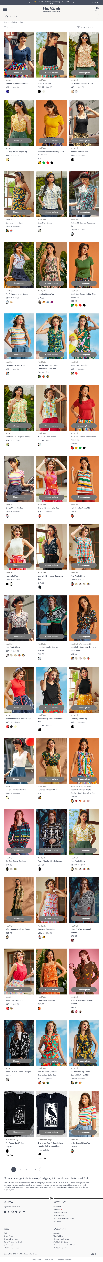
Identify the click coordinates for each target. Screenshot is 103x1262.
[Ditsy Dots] (80, 584)
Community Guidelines (64, 1259)
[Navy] (7, 91)
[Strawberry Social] (72, 234)
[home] (50, 9)
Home (5, 22)
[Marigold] (39, 162)
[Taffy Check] (11, 230)
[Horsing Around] (84, 801)
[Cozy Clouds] (11, 869)
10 (36, 1169)
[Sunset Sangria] (80, 801)
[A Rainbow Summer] (72, 801)
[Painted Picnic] (39, 444)
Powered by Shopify (31, 1254)
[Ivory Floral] (84, 584)
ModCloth (20, 1254)
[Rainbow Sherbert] (7, 516)
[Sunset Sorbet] (39, 516)
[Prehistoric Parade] (72, 1011)
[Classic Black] (39, 91)
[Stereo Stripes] (72, 516)
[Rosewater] (88, 801)
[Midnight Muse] (11, 726)
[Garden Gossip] (7, 444)
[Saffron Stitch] (39, 1008)
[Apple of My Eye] (7, 869)
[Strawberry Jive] (76, 91)
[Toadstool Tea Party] (72, 91)
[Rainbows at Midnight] (88, 584)
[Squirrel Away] (80, 1011)
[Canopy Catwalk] (7, 937)
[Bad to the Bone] (7, 1079)
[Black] (51, 162)
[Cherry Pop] (76, 373)
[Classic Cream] (43, 91)
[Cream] (15, 726)
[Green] (43, 162)
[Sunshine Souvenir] (7, 159)
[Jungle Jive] (39, 302)
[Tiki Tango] (39, 797)
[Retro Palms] (72, 373)
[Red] (47, 162)
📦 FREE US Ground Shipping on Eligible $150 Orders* (51, 2)
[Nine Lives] (39, 658)
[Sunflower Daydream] (7, 230)
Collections (14, 22)
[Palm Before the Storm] (47, 376)
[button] (96, 9)
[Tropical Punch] (43, 376)
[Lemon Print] (43, 302)
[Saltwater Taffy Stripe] (7, 373)
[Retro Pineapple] (76, 584)
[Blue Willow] (39, 230)
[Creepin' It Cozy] (39, 869)
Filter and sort (87, 27)
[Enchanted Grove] (15, 869)
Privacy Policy (36, 1259)
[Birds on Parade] (76, 1011)
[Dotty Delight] (39, 587)
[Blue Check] (47, 302)
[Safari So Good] (39, 376)
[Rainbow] (72, 1151)
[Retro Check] (72, 584)
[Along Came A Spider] (72, 940)
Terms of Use (49, 1259)
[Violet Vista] (51, 302)
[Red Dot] (76, 801)
